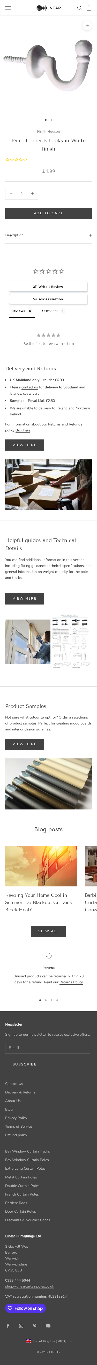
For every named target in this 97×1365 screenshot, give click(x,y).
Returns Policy (71, 982)
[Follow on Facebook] (7, 1325)
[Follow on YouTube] (48, 1325)
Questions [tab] (50, 310)
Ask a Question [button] (51, 299)
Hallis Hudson (48, 132)
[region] (48, 972)
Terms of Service (18, 1126)
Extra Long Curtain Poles (25, 1168)
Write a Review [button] (51, 286)
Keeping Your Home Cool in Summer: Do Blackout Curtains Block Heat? (38, 902)
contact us (29, 387)
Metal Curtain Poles (21, 1177)
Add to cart (48, 213)
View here (25, 598)
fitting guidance (33, 565)
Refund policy (16, 1135)
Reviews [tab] (18, 310)
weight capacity (55, 571)
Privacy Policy (16, 1117)
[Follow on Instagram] (21, 1325)
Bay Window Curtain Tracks (27, 1151)
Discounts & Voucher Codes (27, 1220)
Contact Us (14, 1083)
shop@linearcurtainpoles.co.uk (29, 1286)
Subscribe (25, 1064)
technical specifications (65, 565)
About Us (13, 1100)
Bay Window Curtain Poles (27, 1159)
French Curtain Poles (22, 1194)
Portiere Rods (16, 1202)
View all (48, 931)
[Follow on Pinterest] (34, 1325)
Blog (9, 1109)
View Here (25, 445)
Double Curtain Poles (22, 1185)
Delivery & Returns (20, 1092)
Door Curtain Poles (20, 1211)
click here (23, 430)
